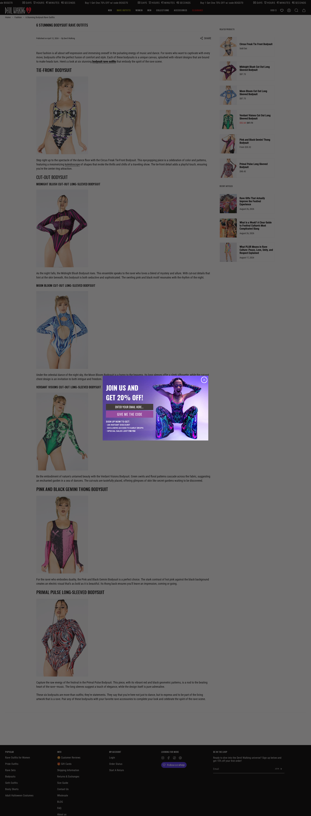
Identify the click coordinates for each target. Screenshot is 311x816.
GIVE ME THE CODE (129, 414)
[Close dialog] (204, 380)
